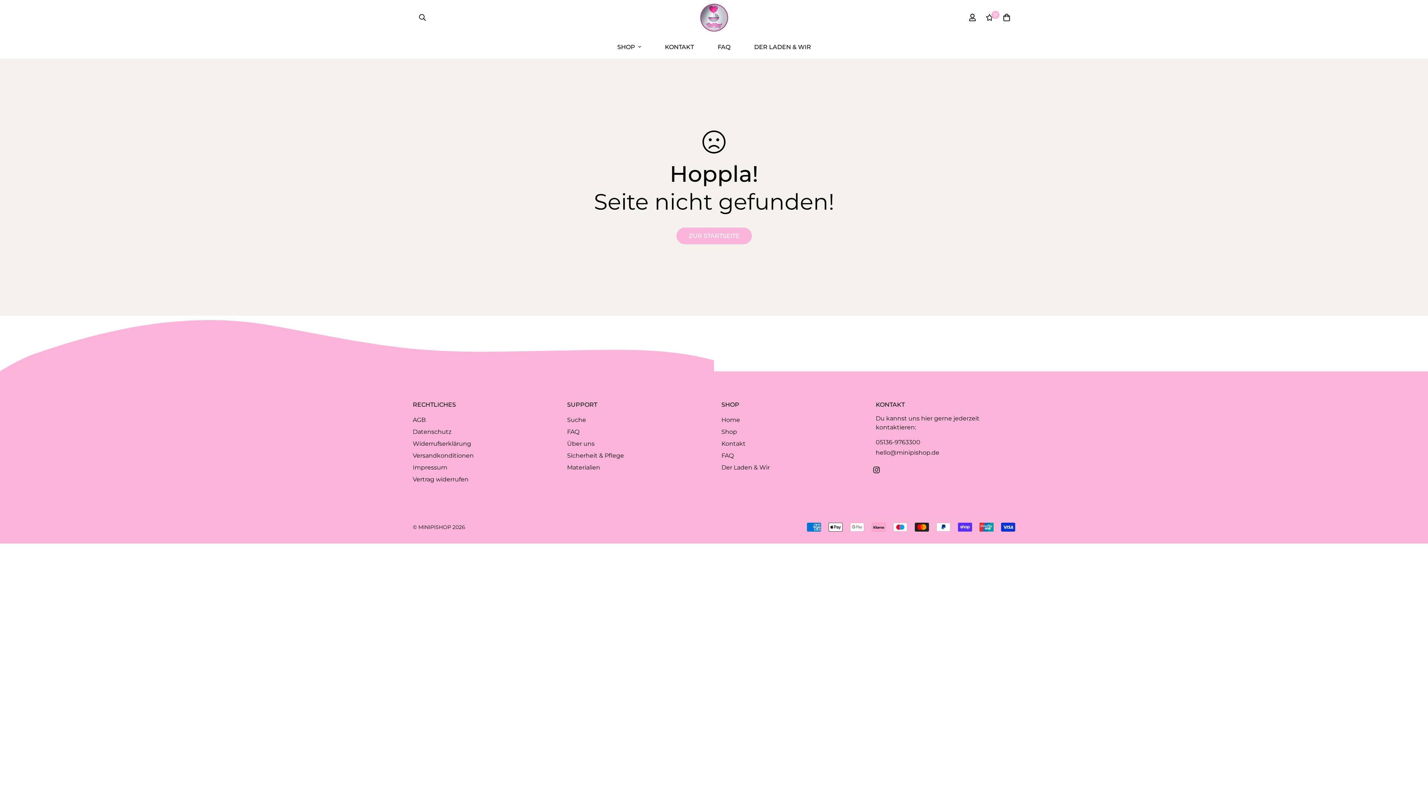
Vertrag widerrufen (441, 479)
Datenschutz (432, 431)
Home (730, 419)
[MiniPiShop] (714, 17)
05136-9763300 (898, 442)
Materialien (583, 467)
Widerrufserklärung (442, 443)
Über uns (581, 443)
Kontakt (679, 47)
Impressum (430, 467)
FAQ (724, 47)
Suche (576, 419)
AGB (419, 419)
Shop (626, 47)
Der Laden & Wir (782, 47)
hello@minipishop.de (907, 452)
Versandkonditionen (443, 455)
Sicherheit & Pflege (595, 455)
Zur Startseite (714, 235)
